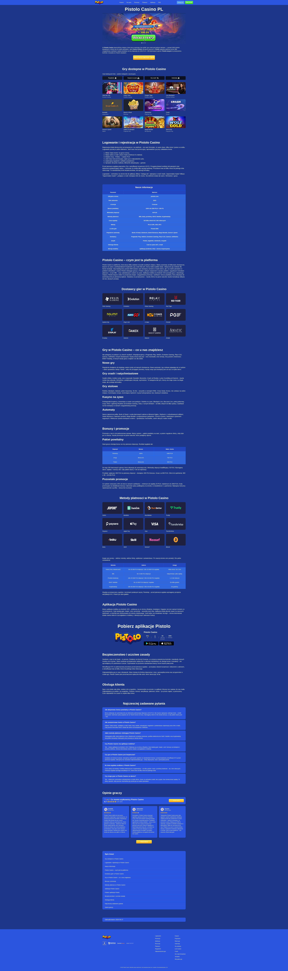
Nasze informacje (110, 866)
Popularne (111, 78)
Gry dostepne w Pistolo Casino (114, 859)
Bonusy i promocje (110, 881)
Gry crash (153, 78)
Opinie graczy (109, 907)
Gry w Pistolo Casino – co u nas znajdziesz (118, 877)
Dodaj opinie (176, 800)
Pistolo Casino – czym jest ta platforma (116, 870)
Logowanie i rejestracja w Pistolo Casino (117, 862)
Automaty (174, 78)
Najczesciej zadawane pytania (114, 903)
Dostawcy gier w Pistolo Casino (114, 874)
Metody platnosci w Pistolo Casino (115, 885)
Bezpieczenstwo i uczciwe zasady (115, 896)
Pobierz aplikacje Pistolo (112, 892)
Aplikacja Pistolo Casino (112, 888)
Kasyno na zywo (132, 78)
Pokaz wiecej (144, 841)
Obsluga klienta (109, 900)
